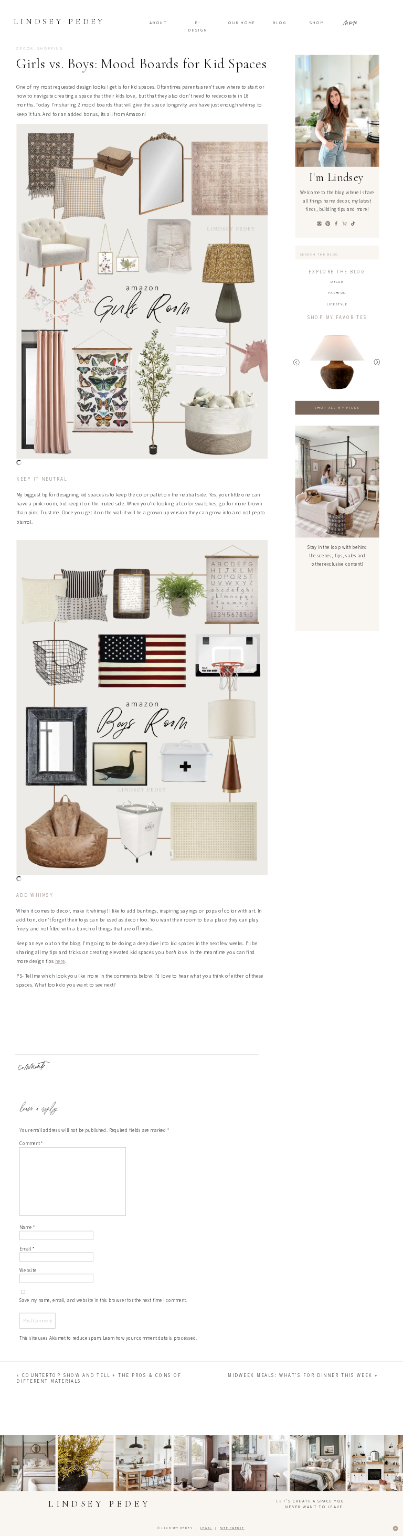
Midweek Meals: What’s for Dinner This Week (300, 1375)
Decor (25, 48)
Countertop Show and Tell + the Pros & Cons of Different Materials (99, 1378)
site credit (232, 1529)
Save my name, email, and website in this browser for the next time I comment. (103, 1300)
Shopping (50, 48)
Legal (206, 1529)
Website (28, 1270)
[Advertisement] (201, 1085)
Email (26, 1249)
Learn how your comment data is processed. (150, 1338)
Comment (31, 1144)
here (60, 961)
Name (27, 1227)
